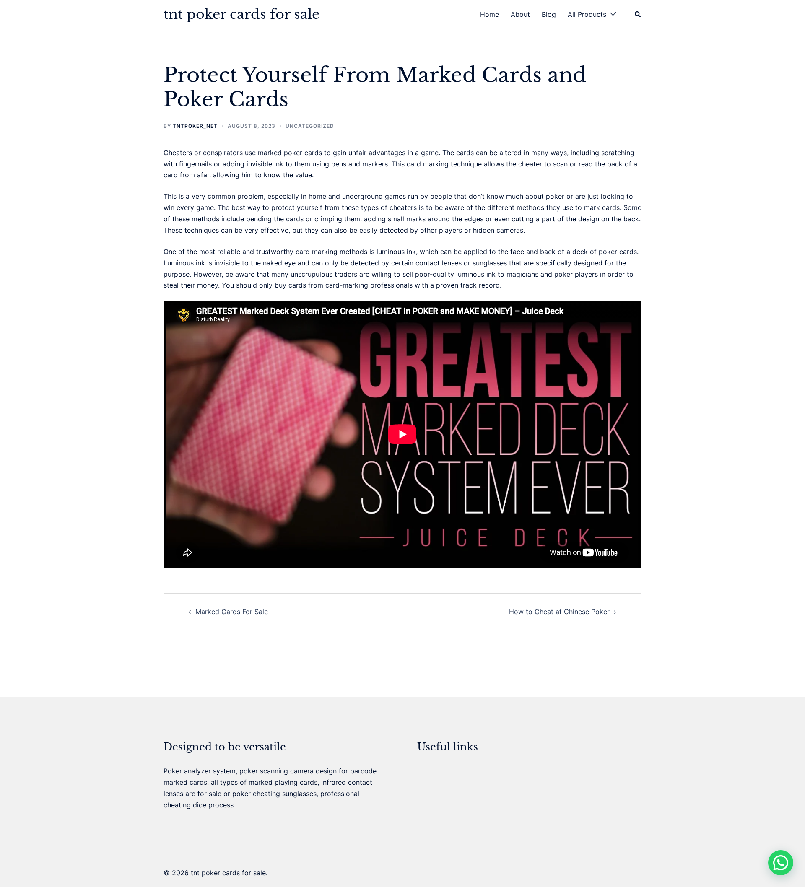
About (520, 14)
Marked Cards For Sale (231, 611)
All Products (587, 14)
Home (489, 14)
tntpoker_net (195, 126)
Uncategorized (310, 126)
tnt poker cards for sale (241, 14)
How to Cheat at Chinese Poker (559, 611)
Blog (549, 14)
